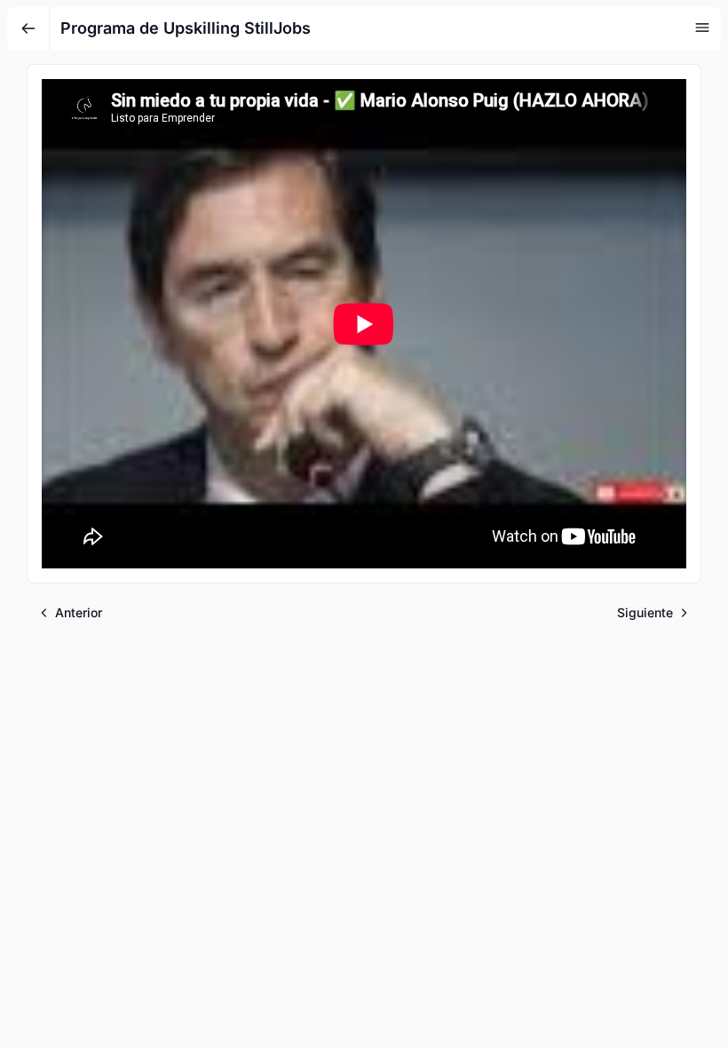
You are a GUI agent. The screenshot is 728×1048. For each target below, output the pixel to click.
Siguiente (645, 612)
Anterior (78, 612)
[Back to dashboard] (28, 28)
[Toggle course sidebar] (702, 27)
